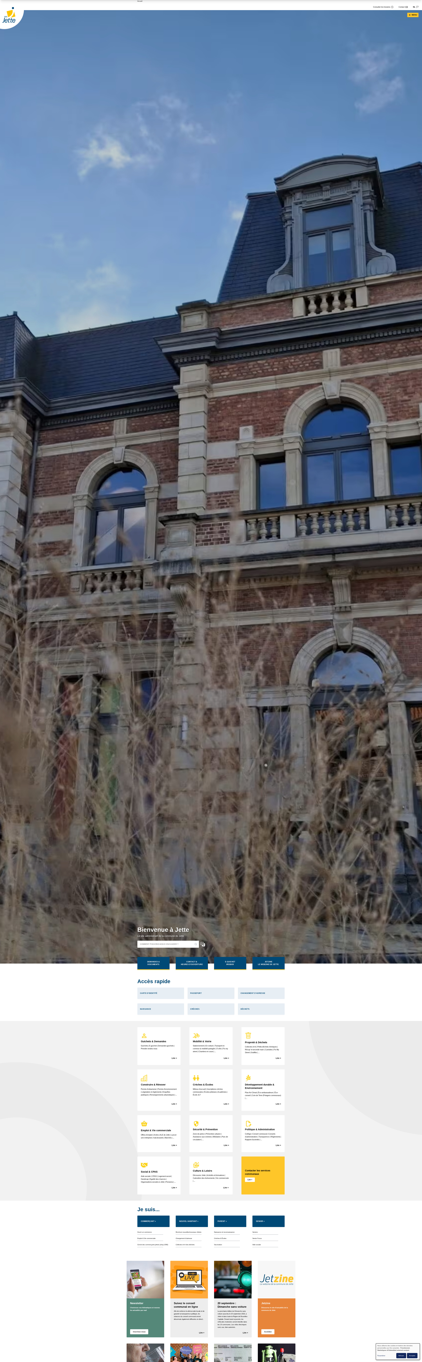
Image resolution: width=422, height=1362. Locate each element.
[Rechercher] (196, 944)
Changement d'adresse (253, 993)
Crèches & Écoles (220, 1238)
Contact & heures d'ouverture (192, 963)
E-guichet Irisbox (230, 963)
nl (414, 7)
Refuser (401, 1355)
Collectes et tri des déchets (185, 1245)
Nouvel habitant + (188, 1221)
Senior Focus (257, 1238)
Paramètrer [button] (381, 1355)
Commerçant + (148, 1221)
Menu (414, 15)
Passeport (196, 993)
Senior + (260, 1221)
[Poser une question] (203, 944)
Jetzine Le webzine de (268, 963)
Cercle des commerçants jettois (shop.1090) (152, 1245)
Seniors (255, 1232)
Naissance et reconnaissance (224, 1232)
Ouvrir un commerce (144, 1232)
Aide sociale (256, 1245)
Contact (402, 7)
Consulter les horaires (381, 7)
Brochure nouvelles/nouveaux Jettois (188, 1232)
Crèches (194, 1009)
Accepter (412, 1355)
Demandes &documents (153, 963)
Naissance (145, 1009)
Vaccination (218, 1245)
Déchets (245, 1009)
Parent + (222, 1221)
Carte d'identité (148, 993)
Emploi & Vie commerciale (146, 1238)
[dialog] (398, 1351)
